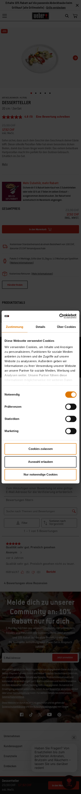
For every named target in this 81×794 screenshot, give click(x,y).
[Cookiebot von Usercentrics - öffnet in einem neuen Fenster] (59, 316)
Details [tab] (40, 326)
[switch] (70, 407)
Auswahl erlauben (40, 461)
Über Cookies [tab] (66, 326)
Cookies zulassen (41, 448)
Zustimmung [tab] (14, 326)
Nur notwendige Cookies (41, 474)
